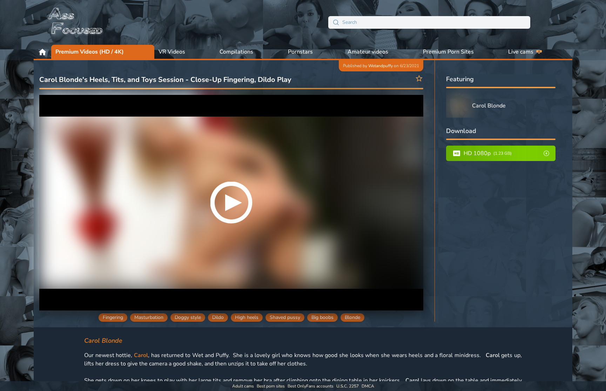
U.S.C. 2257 (347, 386)
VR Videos (172, 52)
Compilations (236, 52)
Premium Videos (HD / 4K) (89, 52)
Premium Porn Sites (448, 52)
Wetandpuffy (380, 66)
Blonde (352, 317)
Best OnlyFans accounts (311, 386)
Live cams (520, 52)
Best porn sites (271, 386)
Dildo (218, 317)
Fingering (113, 317)
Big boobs (322, 317)
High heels (246, 317)
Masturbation (148, 317)
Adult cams (243, 386)
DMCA (368, 386)
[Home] (76, 22)
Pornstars (300, 52)
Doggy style (188, 317)
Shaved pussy (285, 317)
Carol (141, 355)
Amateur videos (368, 52)
